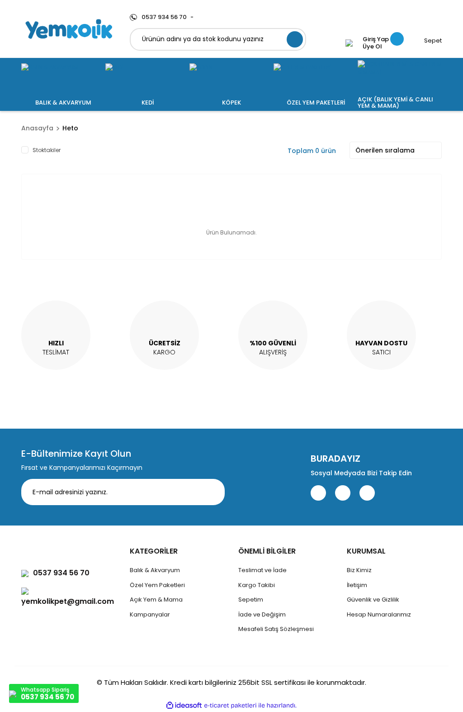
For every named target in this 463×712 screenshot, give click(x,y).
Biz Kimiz (359, 570)
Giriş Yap (376, 39)
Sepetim (250, 599)
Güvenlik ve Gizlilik (373, 599)
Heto (70, 128)
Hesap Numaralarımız (379, 614)
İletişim (357, 585)
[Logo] (68, 29)
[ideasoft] (184, 706)
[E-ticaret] (230, 706)
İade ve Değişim (262, 614)
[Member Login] (349, 43)
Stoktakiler (47, 150)
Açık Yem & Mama (156, 599)
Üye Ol (372, 46)
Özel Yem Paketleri (157, 585)
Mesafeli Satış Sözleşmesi (276, 629)
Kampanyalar (150, 614)
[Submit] (211, 492)
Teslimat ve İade (262, 570)
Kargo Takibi (256, 585)
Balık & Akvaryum (155, 570)
